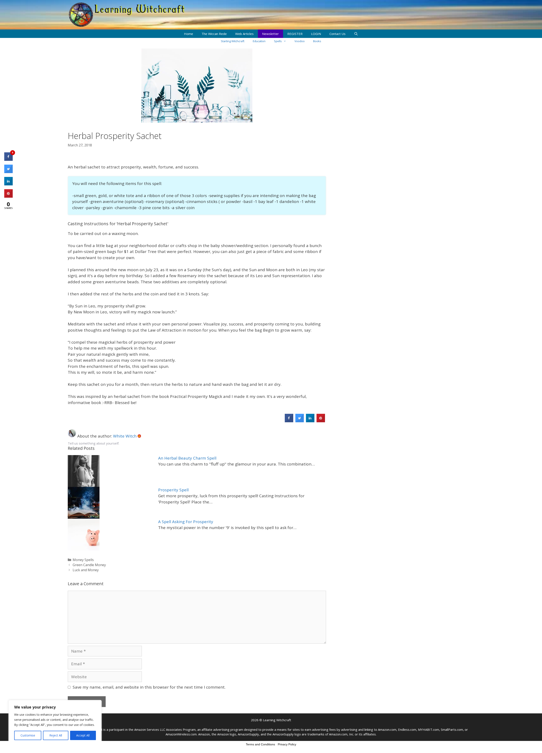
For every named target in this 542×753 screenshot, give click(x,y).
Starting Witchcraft (232, 41)
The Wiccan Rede (214, 34)
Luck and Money (86, 570)
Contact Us (337, 34)
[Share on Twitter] (299, 421)
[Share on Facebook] (289, 421)
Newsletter (270, 34)
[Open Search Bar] (356, 33)
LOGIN (316, 34)
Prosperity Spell (173, 490)
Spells (278, 41)
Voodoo (300, 41)
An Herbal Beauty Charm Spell (187, 458)
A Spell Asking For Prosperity (185, 521)
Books (317, 41)
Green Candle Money (89, 565)
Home (188, 34)
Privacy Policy (287, 744)
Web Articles (244, 34)
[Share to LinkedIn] (310, 421)
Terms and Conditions (260, 744)
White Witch (125, 436)
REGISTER (295, 34)
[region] (55, 722)
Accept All (83, 735)
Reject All (55, 735)
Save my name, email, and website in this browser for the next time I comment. (149, 687)
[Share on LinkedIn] (8, 184)
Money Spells (83, 559)
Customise (28, 735)
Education (259, 41)
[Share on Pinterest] (321, 421)
